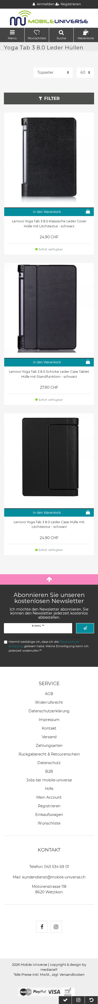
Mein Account (49, 797)
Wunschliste (49, 823)
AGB (49, 693)
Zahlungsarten (49, 745)
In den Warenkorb (47, 212)
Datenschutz (49, 762)
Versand (49, 737)
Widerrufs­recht (49, 702)
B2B (49, 771)
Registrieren (49, 806)
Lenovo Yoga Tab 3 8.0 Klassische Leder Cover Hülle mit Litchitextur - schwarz (49, 223)
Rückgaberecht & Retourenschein (49, 754)
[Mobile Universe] (49, 17)
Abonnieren (85, 628)
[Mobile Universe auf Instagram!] (56, 926)
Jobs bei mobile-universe (49, 780)
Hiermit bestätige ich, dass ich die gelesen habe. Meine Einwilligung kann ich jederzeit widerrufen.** (49, 646)
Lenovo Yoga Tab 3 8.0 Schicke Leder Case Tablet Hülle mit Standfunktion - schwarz (49, 374)
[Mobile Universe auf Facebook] (42, 926)
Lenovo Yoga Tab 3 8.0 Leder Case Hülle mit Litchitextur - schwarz (49, 524)
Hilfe (49, 788)
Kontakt (49, 728)
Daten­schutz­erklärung (49, 711)
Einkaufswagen (49, 814)
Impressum (49, 719)
